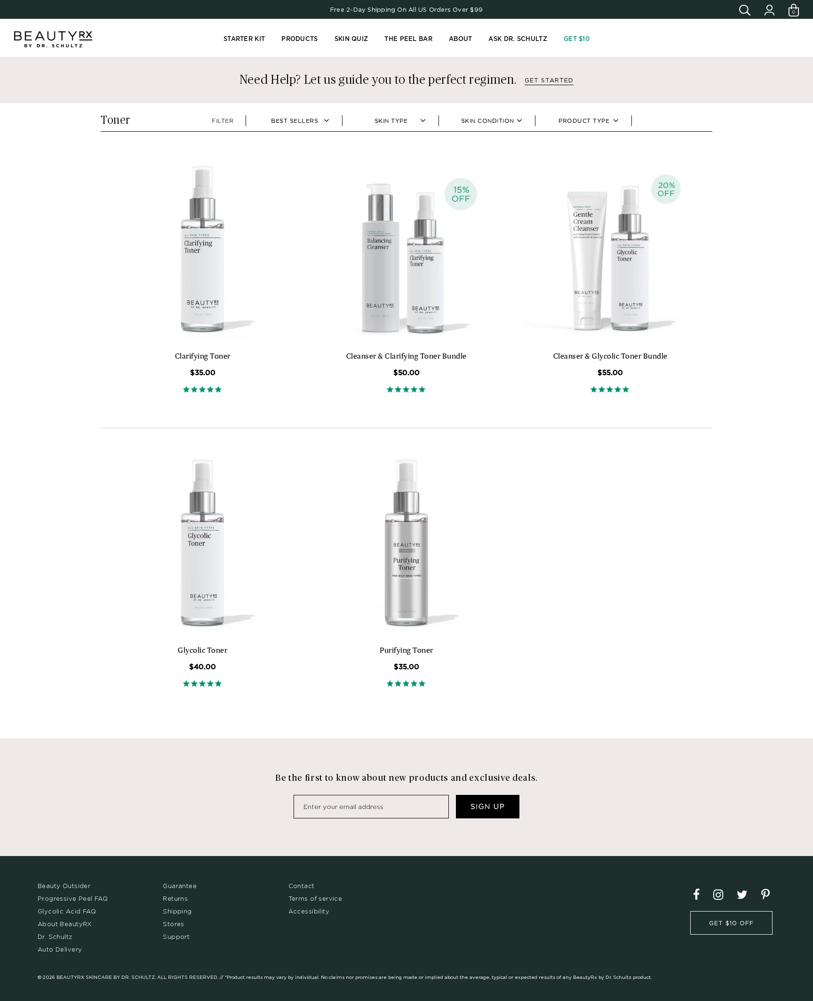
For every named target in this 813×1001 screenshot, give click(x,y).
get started (549, 80)
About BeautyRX (65, 924)
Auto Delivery (60, 949)
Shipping (177, 911)
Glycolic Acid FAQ (67, 911)
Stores (173, 924)
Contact (301, 885)
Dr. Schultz (55, 936)
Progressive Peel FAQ (73, 898)
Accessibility (308, 911)
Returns (175, 898)
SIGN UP (487, 806)
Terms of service (315, 898)
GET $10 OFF (731, 923)
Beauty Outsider (64, 885)
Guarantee (180, 885)
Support (176, 936)
